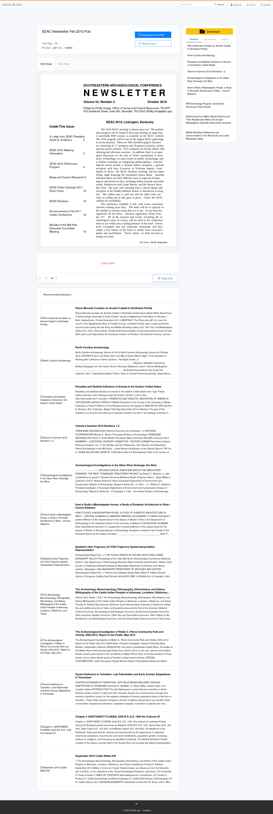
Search (220, 4)
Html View (46, 64)
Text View (63, 64)
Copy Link (167, 278)
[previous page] (39, 278)
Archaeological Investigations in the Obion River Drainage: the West (116, 465)
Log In (252, 4)
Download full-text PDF (153, 34)
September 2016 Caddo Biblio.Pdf (95, 755)
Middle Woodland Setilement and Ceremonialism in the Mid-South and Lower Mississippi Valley (207, 135)
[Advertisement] (136, 18)
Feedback (147, 810)
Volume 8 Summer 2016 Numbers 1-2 (97, 425)
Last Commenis (209, 39)
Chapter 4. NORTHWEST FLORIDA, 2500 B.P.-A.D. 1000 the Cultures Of (117, 716)
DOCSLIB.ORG (12, 4)
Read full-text (149, 43)
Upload (267, 4)
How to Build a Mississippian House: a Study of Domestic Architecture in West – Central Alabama (123, 506)
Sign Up (237, 4)
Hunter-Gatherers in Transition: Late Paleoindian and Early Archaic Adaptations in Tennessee (122, 676)
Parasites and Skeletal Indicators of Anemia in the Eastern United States (118, 386)
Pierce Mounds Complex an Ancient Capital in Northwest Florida (113, 308)
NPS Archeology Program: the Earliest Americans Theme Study (205, 105)
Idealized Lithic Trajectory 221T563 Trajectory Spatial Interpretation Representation (115, 548)
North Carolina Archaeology (92, 347)
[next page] (56, 278)
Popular (225, 39)
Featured (194, 39)
